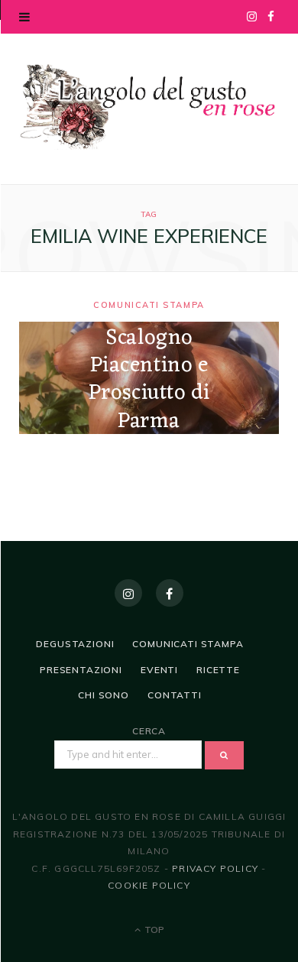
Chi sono (103, 695)
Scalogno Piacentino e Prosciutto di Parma (149, 380)
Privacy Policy (215, 868)
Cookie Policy (149, 885)
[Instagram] (128, 593)
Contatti (174, 695)
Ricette (218, 669)
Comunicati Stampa (148, 305)
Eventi (159, 669)
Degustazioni (75, 643)
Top (153, 929)
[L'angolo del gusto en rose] (149, 107)
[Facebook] (169, 593)
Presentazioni (81, 669)
